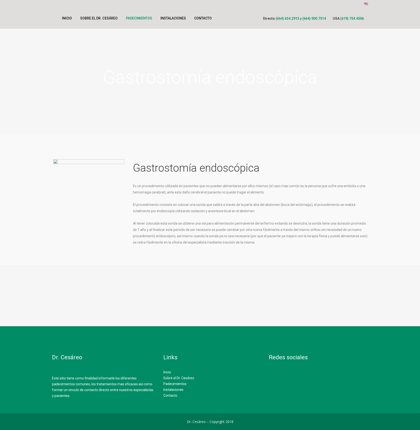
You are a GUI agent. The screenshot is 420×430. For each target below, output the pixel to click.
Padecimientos (174, 384)
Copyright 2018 (221, 421)
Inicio (167, 372)
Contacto (170, 395)
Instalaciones (173, 390)
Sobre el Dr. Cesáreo (178, 378)
